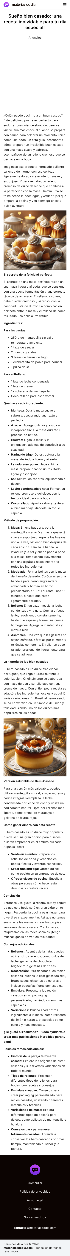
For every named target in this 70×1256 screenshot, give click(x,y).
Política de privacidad (35, 1191)
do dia (23, 4)
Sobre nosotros (35, 1217)
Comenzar (35, 1183)
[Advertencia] (35, 74)
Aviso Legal (35, 1200)
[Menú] (64, 4)
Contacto (35, 1209)
